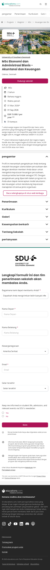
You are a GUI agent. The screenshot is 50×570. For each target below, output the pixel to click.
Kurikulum (33, 14)
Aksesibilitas (34, 564)
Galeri (43, 14)
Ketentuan (29, 467)
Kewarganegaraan (10, 346)
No (7, 416)
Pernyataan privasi (8, 470)
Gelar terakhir (8, 383)
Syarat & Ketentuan (8, 564)
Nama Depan (9, 308)
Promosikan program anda (12, 547)
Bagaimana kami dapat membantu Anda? (21, 290)
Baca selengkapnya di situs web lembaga (25, 193)
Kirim (25, 425)
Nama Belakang (10, 327)
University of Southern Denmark (16, 57)
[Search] (40, 4)
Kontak (5, 552)
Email (5, 364)
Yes (7, 413)
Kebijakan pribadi (23, 564)
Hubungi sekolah (25, 81)
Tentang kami (7, 542)
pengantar (7, 14)
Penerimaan (20, 14)
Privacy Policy (41, 476)
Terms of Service (10, 478)
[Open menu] (46, 4)
